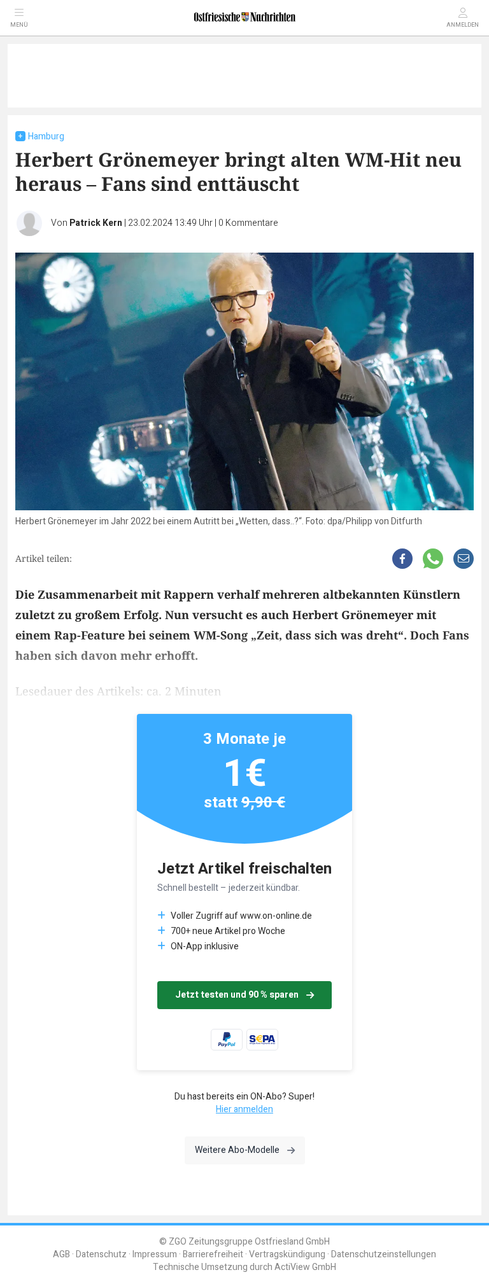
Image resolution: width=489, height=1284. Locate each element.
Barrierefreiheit (213, 1254)
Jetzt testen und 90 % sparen (237, 994)
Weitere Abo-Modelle (237, 1150)
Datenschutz (101, 1254)
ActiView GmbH (305, 1267)
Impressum (154, 1254)
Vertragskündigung (287, 1254)
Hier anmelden (244, 1109)
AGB (61, 1254)
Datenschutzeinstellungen (383, 1254)
